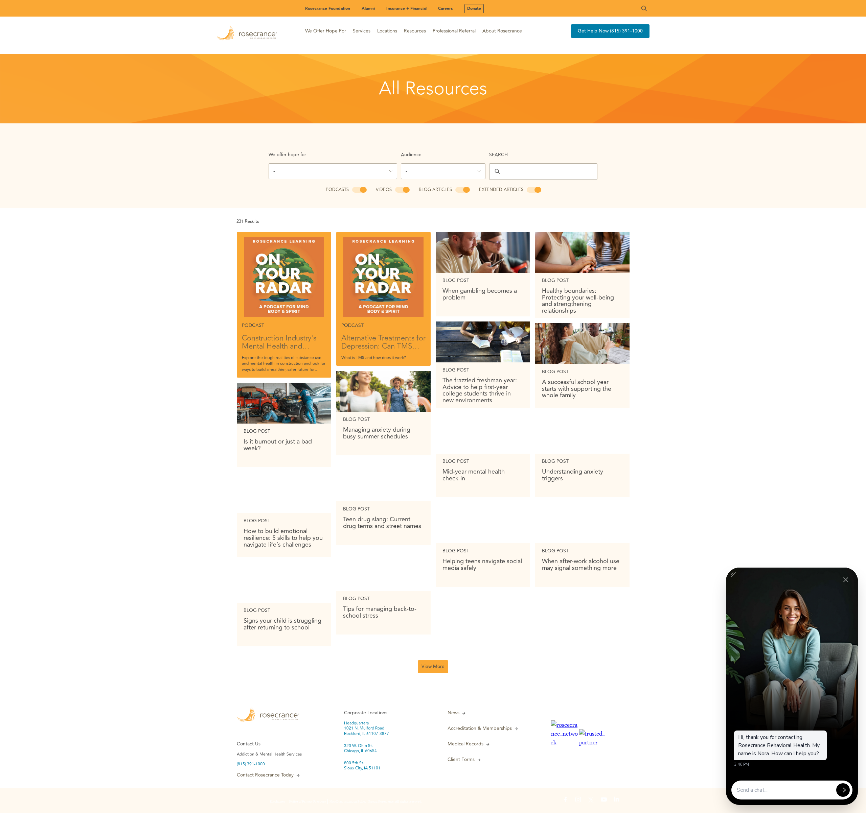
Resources (415, 30)
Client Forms (461, 759)
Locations (387, 30)
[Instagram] (578, 800)
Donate (474, 8)
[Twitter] (591, 800)
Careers (445, 8)
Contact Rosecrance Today (265, 775)
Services (361, 30)
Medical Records (465, 744)
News (453, 713)
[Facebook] (565, 800)
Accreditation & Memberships (480, 728)
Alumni (368, 8)
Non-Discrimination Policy (347, 801)
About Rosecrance (502, 30)
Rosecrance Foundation (327, 8)
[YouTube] (604, 800)
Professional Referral (454, 30)
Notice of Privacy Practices (307, 801)
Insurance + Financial (406, 8)
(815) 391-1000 (251, 764)
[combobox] (333, 171)
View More (433, 666)
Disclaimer (277, 801)
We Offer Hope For (325, 30)
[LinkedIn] (617, 800)
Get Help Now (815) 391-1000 (610, 30)
